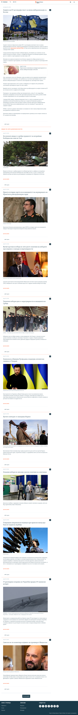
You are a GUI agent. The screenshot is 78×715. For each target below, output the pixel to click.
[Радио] (74, 2)
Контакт (3, 710)
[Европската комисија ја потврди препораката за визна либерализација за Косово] (11, 70)
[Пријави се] (57, 706)
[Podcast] (54, 706)
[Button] (7, 124)
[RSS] (52, 706)
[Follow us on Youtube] (46, 706)
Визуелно (22, 705)
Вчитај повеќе (26, 696)
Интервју (22, 710)
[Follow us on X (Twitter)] (43, 706)
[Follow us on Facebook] (40, 706)
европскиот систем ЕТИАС (17, 48)
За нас (2, 708)
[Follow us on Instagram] (49, 706)
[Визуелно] (70, 2)
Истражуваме (23, 708)
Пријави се (3, 705)
